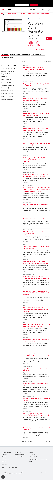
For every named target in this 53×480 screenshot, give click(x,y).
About (30, 450)
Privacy (20, 472)
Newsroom (31, 452)
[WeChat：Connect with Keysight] (16, 468)
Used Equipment (5, 459)
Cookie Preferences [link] (18, 473)
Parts (16, 457)
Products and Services (11, 13)
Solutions (4, 456)
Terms (29, 472)
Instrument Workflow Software (28, 13)
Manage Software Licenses (20, 454)
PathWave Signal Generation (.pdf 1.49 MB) (36, 219)
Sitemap (25, 472)
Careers (30, 461)
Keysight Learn (5, 457)
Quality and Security (33, 456)
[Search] (46, 9)
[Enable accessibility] (3, 477)
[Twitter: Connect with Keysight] (10, 468)
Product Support (18, 452)
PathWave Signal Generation (43, 13)
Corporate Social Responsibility (35, 457)
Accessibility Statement (8, 473)
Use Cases (4, 454)
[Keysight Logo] (7, 10)
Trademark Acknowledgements (38, 472)
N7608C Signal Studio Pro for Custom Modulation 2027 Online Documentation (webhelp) (34, 69)
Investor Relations (32, 454)
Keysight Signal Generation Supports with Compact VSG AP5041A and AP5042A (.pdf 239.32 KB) (36, 293)
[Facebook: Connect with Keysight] (3, 468)
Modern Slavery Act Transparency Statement (38, 459)
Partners (4, 461)
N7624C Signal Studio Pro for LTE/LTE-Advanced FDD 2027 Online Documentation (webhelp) (35, 159)
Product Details (40, 49)
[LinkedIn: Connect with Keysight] (6, 468)
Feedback (48, 472)
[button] (40, 9)
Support (17, 450)
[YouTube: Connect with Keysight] (13, 468)
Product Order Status (19, 456)
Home (2, 13)
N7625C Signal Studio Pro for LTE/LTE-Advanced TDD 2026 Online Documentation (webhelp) (35, 309)
